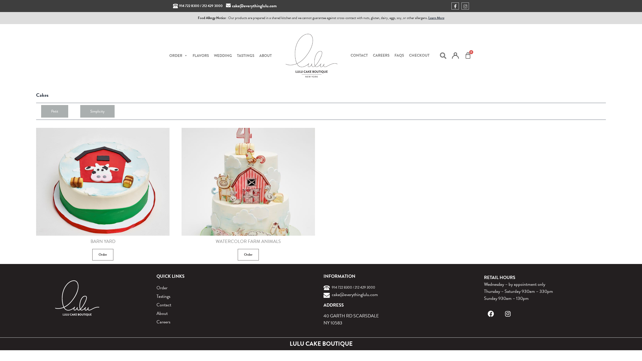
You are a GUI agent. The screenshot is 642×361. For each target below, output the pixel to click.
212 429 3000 (212, 6)
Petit (54, 111)
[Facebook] (491, 314)
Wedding (223, 55)
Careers (381, 55)
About (265, 55)
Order (103, 254)
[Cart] (467, 55)
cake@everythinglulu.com (254, 6)
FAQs (399, 55)
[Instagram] (508, 314)
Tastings (245, 55)
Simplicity (97, 111)
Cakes (42, 95)
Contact (359, 55)
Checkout (419, 55)
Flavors (201, 55)
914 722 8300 (189, 6)
